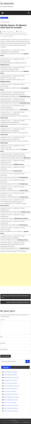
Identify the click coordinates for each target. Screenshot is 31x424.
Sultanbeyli (5, 36)
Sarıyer (23, 34)
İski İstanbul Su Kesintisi (10, 388)
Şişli (1, 36)
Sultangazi (10, 36)
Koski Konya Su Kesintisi (10, 394)
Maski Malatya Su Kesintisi (11, 397)
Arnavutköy (4, 33)
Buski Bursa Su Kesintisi (10, 380)
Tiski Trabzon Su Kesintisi (11, 411)
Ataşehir (9, 33)
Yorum (2, 319)
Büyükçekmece (19, 33)
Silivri (26, 34)
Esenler (24, 33)
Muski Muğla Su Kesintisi (10, 400)
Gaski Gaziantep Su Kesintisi (11, 386)
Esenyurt (2, 34)
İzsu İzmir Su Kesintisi (10, 391)
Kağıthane (11, 34)
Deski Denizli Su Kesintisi (10, 383)
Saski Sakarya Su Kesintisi (11, 405)
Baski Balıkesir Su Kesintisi (11, 377)
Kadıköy (6, 34)
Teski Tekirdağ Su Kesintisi (11, 408)
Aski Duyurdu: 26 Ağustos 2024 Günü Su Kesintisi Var (15, 296)
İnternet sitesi (3, 349)
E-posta (2, 343)
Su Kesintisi (7, 3)
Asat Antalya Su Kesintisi (10, 372)
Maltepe (15, 34)
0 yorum (20, 31)
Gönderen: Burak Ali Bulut (8, 31)
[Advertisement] (15, 269)
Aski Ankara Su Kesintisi (10, 374)
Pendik (19, 34)
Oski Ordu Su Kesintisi (10, 402)
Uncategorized (4, 17)
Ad (1, 337)
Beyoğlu (13, 33)
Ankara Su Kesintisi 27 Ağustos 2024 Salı (17, 302)
